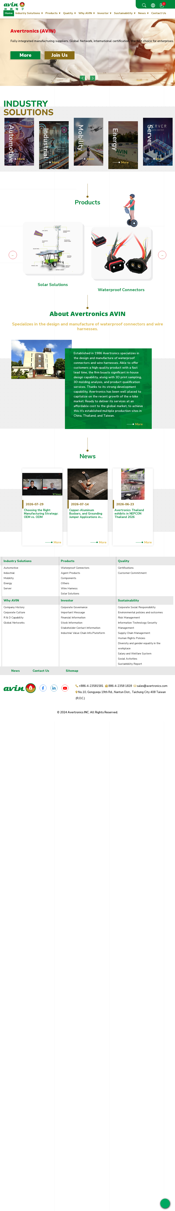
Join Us (59, 55)
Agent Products (70, 573)
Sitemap (72, 671)
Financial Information (73, 617)
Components (68, 578)
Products (51, 13)
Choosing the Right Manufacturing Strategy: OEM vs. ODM (41, 514)
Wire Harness (69, 588)
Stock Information (71, 623)
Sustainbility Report (130, 664)
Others (65, 583)
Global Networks (14, 623)
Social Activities (127, 659)
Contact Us (158, 13)
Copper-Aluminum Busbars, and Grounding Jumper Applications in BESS (85, 514)
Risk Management (129, 617)
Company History (14, 607)
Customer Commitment (132, 573)
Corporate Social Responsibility (137, 607)
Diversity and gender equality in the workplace (139, 645)
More (25, 55)
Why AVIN (85, 13)
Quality (68, 13)
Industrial (9, 573)
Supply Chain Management (134, 633)
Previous (82, 78)
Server (7, 588)
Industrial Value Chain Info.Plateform (83, 633)
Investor (103, 13)
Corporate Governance (74, 607)
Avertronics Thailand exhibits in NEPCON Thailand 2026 (129, 514)
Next (92, 78)
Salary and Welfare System (134, 653)
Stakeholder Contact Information (80, 628)
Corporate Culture (14, 612)
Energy (8, 583)
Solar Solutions (53, 284)
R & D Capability (13, 617)
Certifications (126, 568)
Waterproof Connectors (121, 289)
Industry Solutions (27, 13)
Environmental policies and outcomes (140, 612)
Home (9, 13)
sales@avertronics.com (152, 686)
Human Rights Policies (131, 638)
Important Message (73, 612)
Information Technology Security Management (137, 625)
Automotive (11, 568)
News (142, 13)
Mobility (9, 578)
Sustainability (123, 13)
